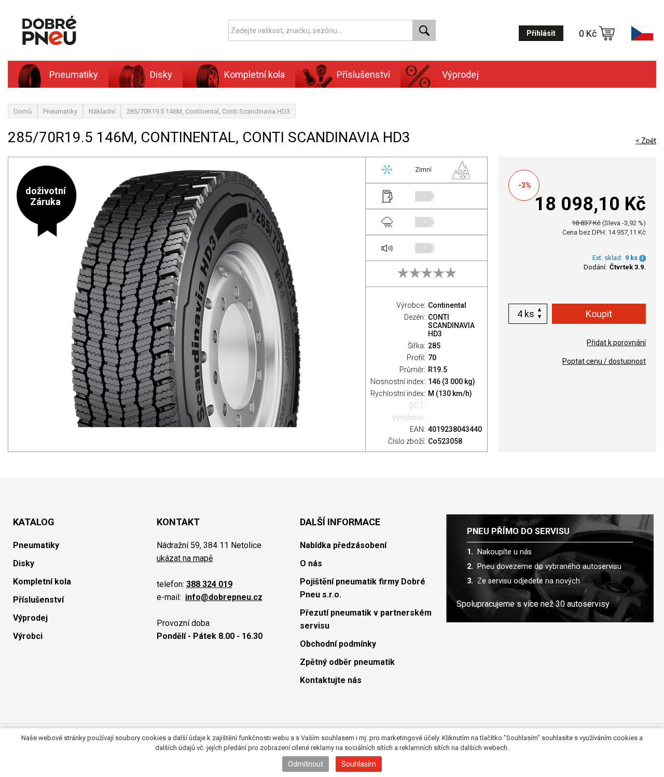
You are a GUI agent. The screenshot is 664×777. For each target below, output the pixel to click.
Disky (23, 563)
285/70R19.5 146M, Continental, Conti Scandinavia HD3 (208, 111)
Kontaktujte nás (331, 680)
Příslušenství (363, 74)
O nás (311, 563)
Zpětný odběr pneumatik (347, 662)
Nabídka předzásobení (343, 545)
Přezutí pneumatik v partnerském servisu (366, 619)
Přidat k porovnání (616, 342)
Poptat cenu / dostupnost (604, 361)
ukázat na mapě (185, 558)
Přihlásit (541, 33)
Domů (22, 111)
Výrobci (28, 636)
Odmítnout (305, 764)
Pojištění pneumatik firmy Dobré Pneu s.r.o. (362, 588)
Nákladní (102, 111)
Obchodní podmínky (338, 644)
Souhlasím (358, 764)
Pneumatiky (60, 111)
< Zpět (645, 141)
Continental (447, 305)
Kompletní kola (42, 582)
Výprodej (460, 74)
